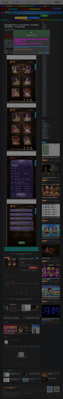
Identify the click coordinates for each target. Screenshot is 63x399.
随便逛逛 (40, 52)
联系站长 (46, 52)
